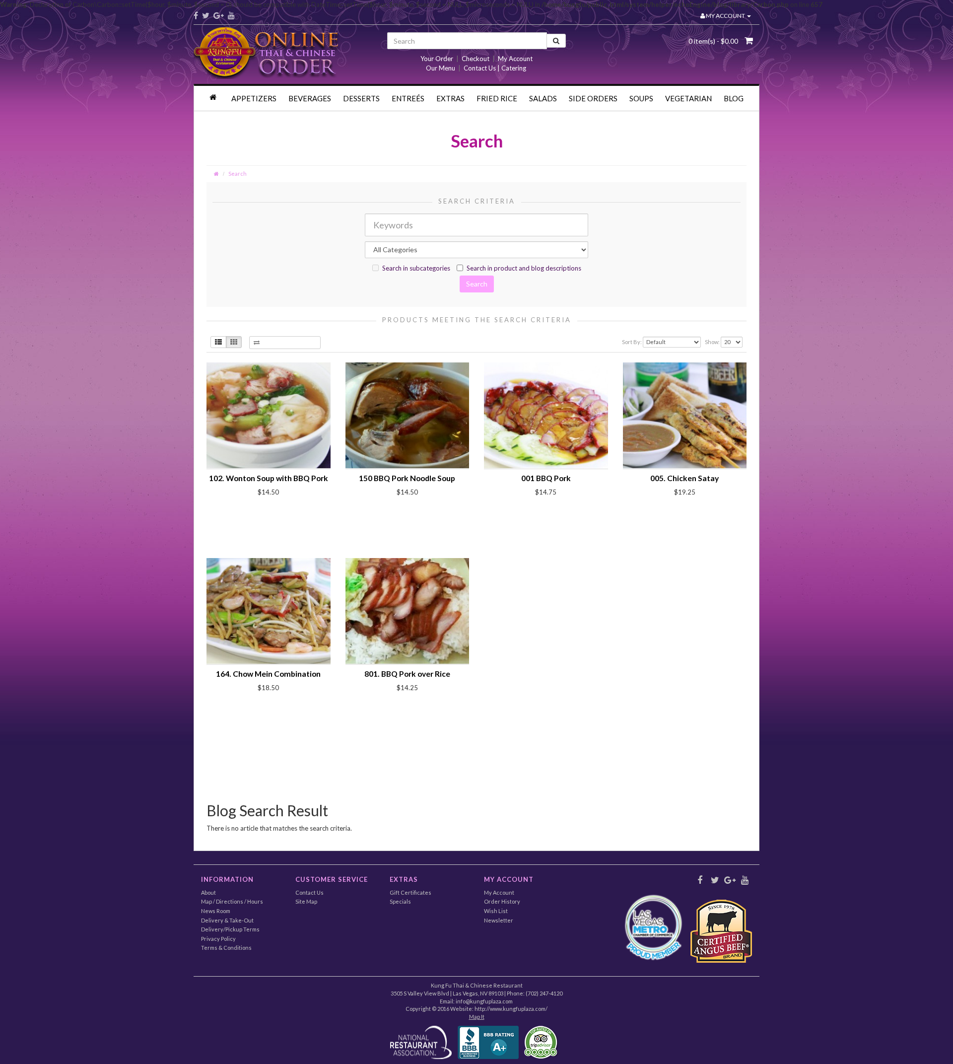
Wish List (496, 911)
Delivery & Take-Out (227, 920)
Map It (476, 1016)
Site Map (306, 901)
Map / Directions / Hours (232, 901)
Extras (450, 98)
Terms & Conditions (226, 947)
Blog (734, 98)
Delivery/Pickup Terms (230, 929)
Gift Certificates (410, 892)
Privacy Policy (218, 938)
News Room (215, 911)
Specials (400, 901)
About (208, 892)
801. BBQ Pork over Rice (407, 673)
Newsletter (498, 920)
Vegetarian (688, 98)
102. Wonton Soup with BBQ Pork (268, 478)
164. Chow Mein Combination (268, 673)
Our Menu (440, 68)
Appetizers (253, 98)
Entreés (408, 98)
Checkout (475, 59)
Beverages (309, 98)
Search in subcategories (416, 268)
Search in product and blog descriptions (524, 268)
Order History (502, 901)
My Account (515, 59)
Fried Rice (496, 98)
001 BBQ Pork (546, 478)
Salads (543, 98)
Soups (641, 98)
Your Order (436, 59)
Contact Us (309, 892)
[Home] (214, 97)
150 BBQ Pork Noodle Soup (407, 478)
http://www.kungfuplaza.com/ (511, 1008)
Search (237, 173)
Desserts (361, 98)
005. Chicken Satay (684, 478)
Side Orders (593, 98)
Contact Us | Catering (495, 68)
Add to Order (251, 509)
